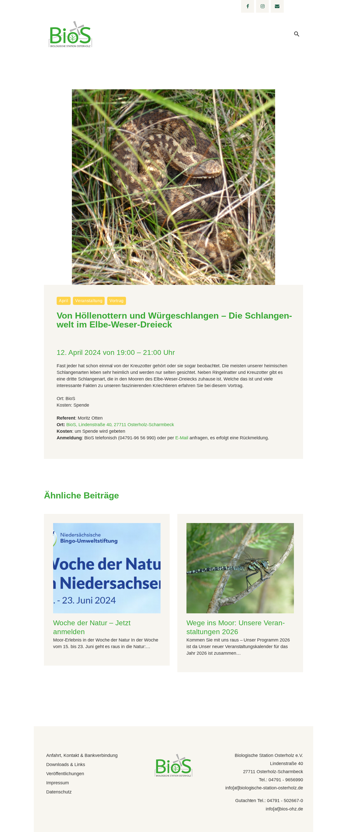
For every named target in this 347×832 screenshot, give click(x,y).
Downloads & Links (65, 764)
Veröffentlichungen (65, 773)
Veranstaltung (88, 301)
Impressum (57, 782)
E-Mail (181, 437)
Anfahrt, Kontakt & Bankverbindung (82, 755)
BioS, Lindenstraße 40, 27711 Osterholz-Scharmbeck (120, 424)
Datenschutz (59, 791)
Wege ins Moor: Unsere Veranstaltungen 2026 (235, 627)
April (63, 301)
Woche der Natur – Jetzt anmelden (92, 627)
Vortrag (116, 301)
